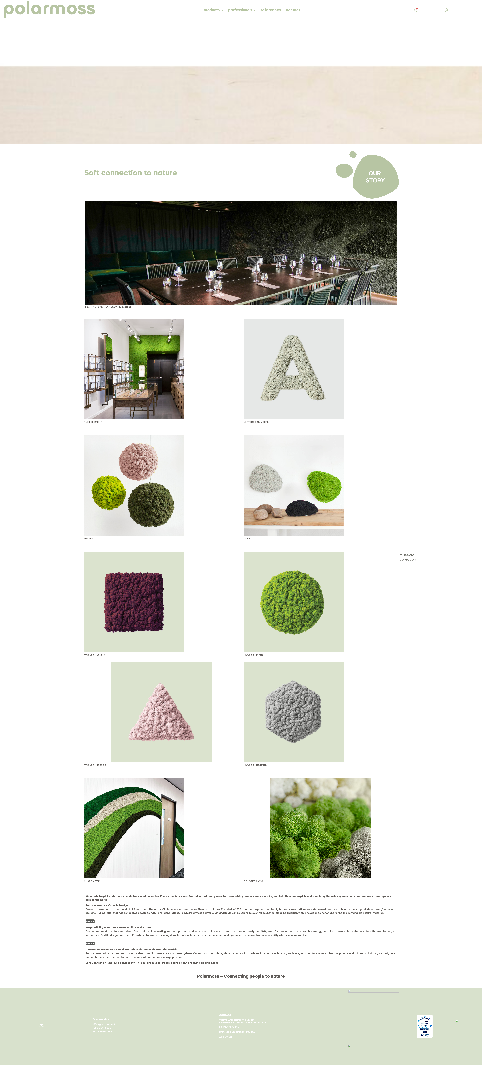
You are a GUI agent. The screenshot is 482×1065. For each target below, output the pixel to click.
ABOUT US (225, 1037)
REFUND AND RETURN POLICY (237, 1032)
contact (293, 10)
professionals (240, 10)
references (271, 10)
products (212, 10)
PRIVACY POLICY (229, 1027)
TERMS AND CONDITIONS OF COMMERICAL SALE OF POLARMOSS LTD (243, 1021)
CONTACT (225, 1015)
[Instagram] (41, 1026)
